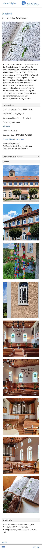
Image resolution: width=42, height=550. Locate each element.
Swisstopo (20, 139)
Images (6, 162)
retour (4, 542)
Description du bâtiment (13, 156)
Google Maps (8, 139)
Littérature (7, 520)
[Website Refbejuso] (30, 3)
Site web (6, 126)
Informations (8, 105)
